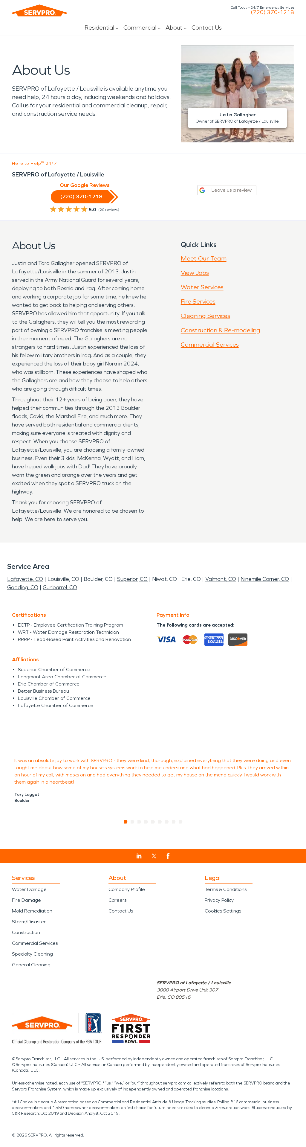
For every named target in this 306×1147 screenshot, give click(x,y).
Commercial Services (210, 344)
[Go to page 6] (160, 822)
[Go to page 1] (125, 822)
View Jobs (195, 273)
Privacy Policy (219, 900)
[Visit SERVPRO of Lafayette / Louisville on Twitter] (154, 856)
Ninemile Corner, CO (265, 579)
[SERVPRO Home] (39, 10)
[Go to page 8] (173, 822)
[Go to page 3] (139, 822)
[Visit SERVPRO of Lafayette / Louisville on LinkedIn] (139, 856)
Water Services (202, 287)
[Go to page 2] (132, 822)
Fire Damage (26, 900)
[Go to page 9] (180, 822)
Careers (117, 900)
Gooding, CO (22, 587)
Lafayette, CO (25, 579)
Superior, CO (132, 579)
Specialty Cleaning (32, 954)
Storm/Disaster (29, 921)
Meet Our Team (204, 258)
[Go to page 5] (153, 822)
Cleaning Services (205, 316)
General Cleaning (31, 965)
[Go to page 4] (146, 822)
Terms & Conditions (226, 889)
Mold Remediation (32, 911)
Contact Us (207, 27)
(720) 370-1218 (272, 12)
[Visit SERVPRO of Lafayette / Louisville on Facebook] (168, 856)
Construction (26, 932)
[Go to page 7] (166, 822)
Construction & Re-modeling (220, 330)
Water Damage (29, 889)
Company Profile (126, 889)
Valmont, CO (220, 579)
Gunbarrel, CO (60, 587)
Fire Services (198, 301)
